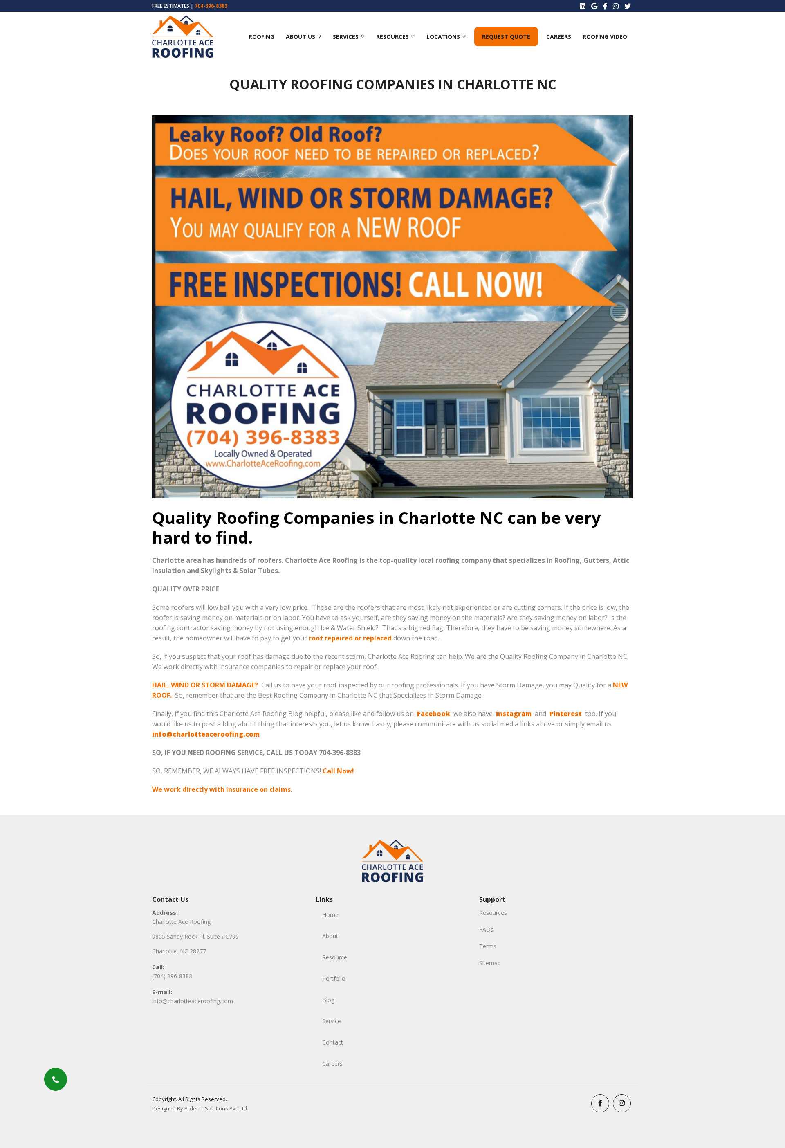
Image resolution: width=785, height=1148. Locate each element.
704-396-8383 (211, 5)
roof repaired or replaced (350, 638)
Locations (443, 36)
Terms (487, 946)
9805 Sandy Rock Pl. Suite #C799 (195, 936)
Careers (558, 36)
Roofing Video (605, 36)
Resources (392, 36)
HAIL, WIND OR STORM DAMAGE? (205, 685)
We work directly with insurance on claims (221, 789)
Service (331, 1021)
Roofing (261, 36)
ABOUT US (300, 36)
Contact (332, 1042)
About (330, 936)
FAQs (486, 929)
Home (330, 915)
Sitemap (490, 963)
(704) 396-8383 (172, 976)
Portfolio (333, 978)
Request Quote (506, 36)
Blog (328, 1000)
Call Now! (338, 770)
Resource (334, 957)
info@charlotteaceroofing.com (192, 1001)
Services (346, 36)
